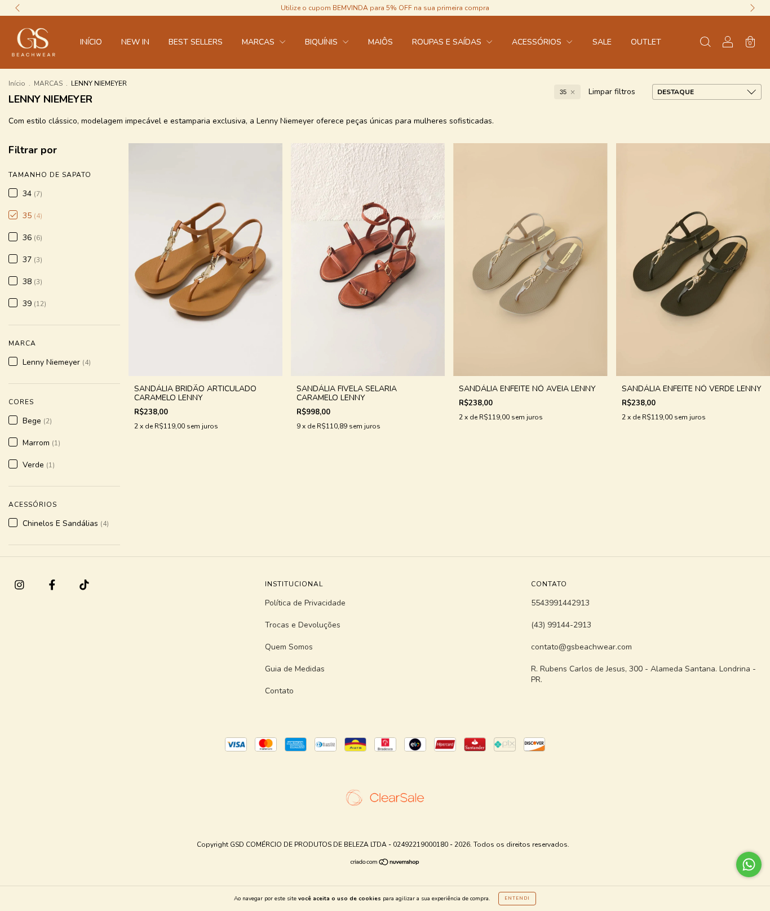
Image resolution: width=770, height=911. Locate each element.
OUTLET (646, 42)
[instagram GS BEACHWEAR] (20, 585)
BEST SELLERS (196, 42)
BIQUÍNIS (322, 42)
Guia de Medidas (295, 669)
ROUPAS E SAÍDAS (448, 42)
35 (563, 92)
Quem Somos (289, 647)
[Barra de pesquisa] (705, 43)
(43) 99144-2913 (561, 625)
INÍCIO (91, 42)
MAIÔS (380, 42)
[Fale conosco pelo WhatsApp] (749, 864)
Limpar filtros (611, 91)
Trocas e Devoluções (302, 625)
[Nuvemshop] (385, 863)
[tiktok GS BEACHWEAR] (84, 585)
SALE (602, 42)
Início (16, 83)
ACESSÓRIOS (538, 42)
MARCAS (259, 42)
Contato (279, 691)
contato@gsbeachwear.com (581, 647)
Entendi (517, 898)
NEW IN (135, 42)
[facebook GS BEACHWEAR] (53, 585)
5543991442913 (560, 603)
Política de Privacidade (305, 603)
